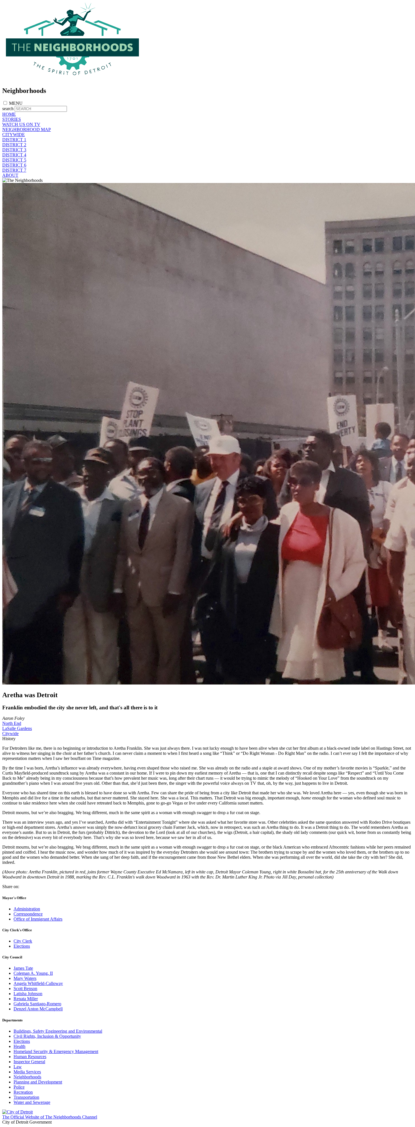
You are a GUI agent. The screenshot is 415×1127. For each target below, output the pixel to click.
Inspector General (29, 1061)
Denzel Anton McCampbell (38, 1008)
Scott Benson (25, 988)
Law (18, 1066)
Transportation (26, 1097)
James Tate (23, 968)
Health (19, 1046)
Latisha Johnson (28, 993)
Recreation (23, 1092)
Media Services (27, 1071)
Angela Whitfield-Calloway (38, 983)
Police (19, 1087)
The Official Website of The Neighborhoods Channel (49, 1117)
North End (11, 723)
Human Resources (30, 1056)
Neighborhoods (27, 1076)
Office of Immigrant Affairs (38, 919)
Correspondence (28, 914)
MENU (16, 103)
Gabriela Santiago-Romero (37, 1003)
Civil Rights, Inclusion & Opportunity (47, 1036)
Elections (22, 946)
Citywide (10, 733)
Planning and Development (38, 1082)
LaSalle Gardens (17, 728)
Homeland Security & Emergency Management (56, 1051)
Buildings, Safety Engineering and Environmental (58, 1031)
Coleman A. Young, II (33, 973)
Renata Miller (26, 998)
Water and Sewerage (32, 1102)
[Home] (72, 78)
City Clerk (23, 941)
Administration (27, 908)
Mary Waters (25, 978)
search (8, 108)
